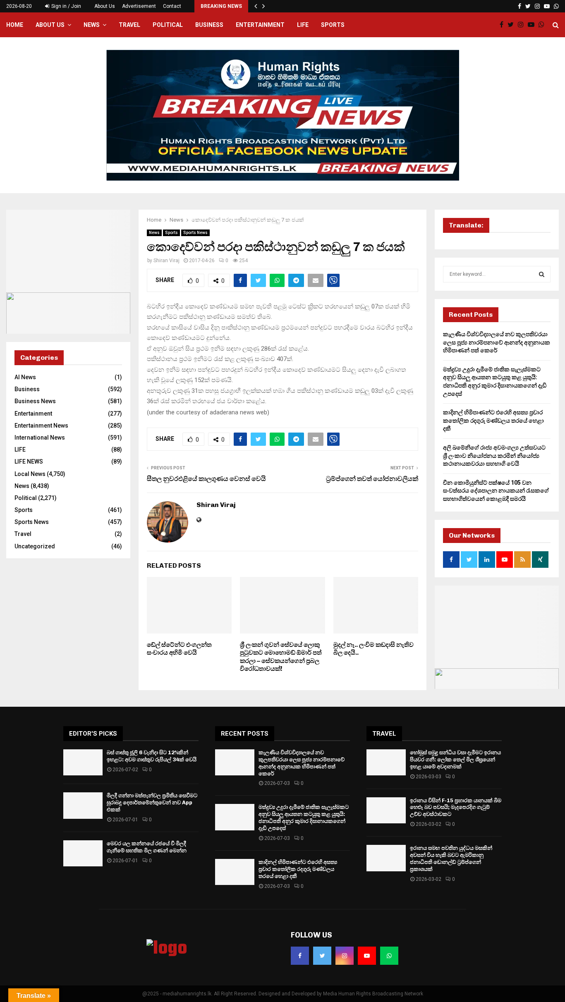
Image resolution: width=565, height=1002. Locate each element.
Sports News (195, 232)
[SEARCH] (542, 274)
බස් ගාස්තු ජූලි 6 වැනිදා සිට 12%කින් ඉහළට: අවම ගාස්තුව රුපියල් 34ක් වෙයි (151, 756)
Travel (129, 25)
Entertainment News (41, 425)
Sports (333, 25)
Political (168, 25)
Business (209, 25)
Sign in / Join (65, 6)
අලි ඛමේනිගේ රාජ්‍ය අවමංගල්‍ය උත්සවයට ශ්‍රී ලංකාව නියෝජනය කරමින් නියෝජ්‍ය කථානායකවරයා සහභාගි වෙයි (494, 455)
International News (39, 437)
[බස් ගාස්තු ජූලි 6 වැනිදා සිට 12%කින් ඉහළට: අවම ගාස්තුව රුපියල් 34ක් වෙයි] (83, 762)
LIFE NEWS (28, 461)
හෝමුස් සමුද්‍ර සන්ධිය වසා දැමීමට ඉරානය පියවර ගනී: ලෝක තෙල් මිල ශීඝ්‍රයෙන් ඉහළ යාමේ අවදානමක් (455, 759)
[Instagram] (523, 25)
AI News (25, 377)
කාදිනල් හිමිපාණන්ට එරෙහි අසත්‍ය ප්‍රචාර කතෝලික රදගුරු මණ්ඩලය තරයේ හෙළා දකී (493, 420)
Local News (29, 474)
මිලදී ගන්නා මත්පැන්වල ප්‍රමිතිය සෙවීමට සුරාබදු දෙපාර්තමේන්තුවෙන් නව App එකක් (152, 802)
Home (14, 25)
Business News (35, 401)
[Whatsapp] (543, 25)
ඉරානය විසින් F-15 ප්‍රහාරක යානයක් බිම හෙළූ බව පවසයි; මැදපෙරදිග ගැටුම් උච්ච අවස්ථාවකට (455, 807)
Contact (172, 6)
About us (50, 25)
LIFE (303, 25)
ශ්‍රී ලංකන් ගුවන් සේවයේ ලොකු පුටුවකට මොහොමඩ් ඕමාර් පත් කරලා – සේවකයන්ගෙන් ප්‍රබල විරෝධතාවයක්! (281, 657)
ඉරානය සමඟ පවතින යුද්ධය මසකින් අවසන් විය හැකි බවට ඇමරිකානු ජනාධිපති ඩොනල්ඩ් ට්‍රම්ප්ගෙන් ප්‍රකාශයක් (451, 858)
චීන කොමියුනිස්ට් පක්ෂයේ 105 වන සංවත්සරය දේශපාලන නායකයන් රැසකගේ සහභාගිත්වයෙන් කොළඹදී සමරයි (496, 490)
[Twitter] (513, 25)
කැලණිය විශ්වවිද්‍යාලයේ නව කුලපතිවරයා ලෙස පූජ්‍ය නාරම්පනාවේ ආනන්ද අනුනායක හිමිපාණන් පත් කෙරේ (496, 342)
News (92, 25)
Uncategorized (34, 546)
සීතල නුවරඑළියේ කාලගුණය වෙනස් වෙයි (206, 479)
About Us (104, 6)
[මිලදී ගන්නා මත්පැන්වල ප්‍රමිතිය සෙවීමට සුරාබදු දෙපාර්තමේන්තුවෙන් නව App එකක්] (83, 805)
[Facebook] (504, 25)
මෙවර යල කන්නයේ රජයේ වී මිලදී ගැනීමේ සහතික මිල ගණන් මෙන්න (147, 847)
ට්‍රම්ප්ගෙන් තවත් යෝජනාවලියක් (372, 479)
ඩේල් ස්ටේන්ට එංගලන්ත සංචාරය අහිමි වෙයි (179, 649)
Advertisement (139, 6)
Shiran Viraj (166, 260)
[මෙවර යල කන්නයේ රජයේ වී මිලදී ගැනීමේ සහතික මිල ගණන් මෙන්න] (83, 853)
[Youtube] (533, 25)
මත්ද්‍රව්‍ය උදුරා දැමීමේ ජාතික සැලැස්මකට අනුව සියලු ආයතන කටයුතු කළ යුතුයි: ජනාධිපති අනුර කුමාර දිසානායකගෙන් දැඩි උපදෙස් (304, 817)
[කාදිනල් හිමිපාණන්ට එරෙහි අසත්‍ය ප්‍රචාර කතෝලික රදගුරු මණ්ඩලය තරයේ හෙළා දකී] (234, 872)
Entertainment (260, 25)
